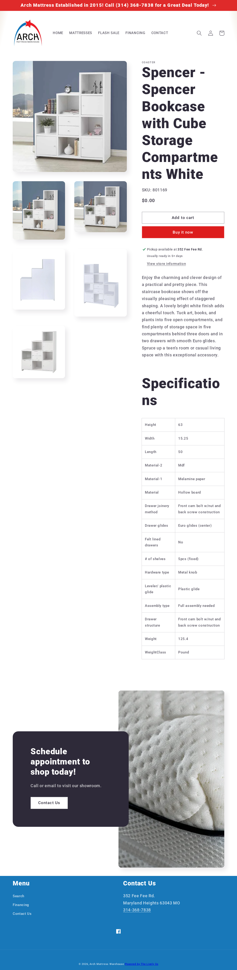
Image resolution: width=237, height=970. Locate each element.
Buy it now (183, 232)
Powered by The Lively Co (141, 964)
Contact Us (49, 803)
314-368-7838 (137, 910)
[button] (199, 33)
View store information (166, 264)
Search (18, 896)
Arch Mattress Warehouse (107, 964)
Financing (21, 905)
